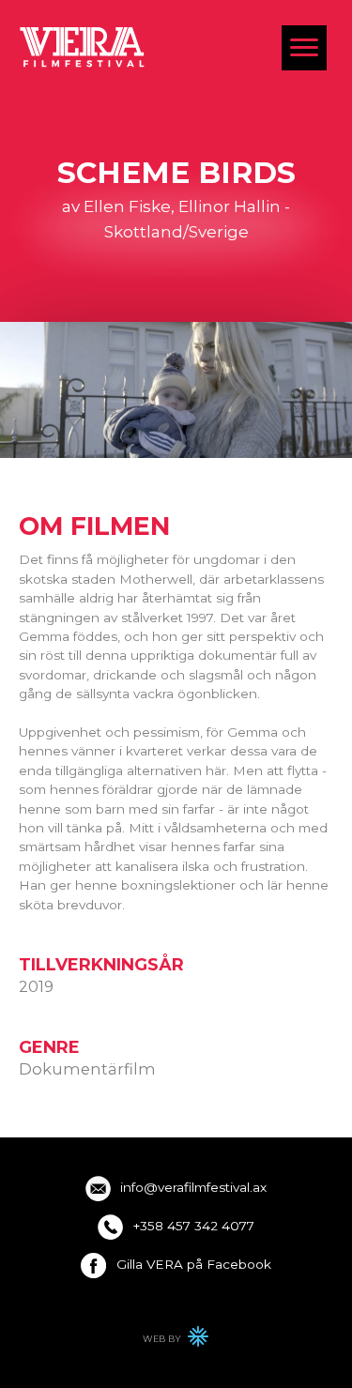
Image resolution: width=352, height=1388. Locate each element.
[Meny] (304, 47)
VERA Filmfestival (82, 46)
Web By (176, 1342)
